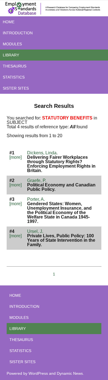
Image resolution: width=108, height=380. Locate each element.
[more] (15, 157)
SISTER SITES (16, 88)
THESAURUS (14, 66)
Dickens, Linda (41, 152)
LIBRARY (11, 55)
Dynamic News (70, 373)
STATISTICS (14, 77)
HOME (8, 22)
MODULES (12, 44)
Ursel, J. (35, 231)
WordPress (38, 373)
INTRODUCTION (18, 33)
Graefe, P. (36, 180)
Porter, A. (36, 199)
